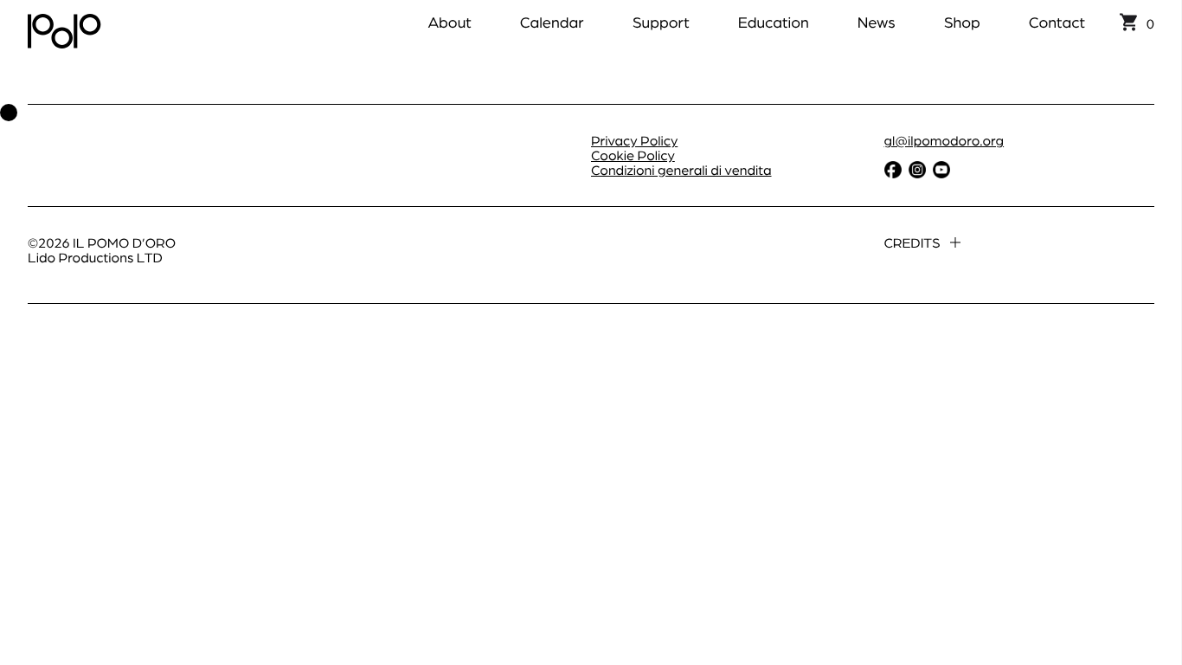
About (449, 22)
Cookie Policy (633, 154)
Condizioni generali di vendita (681, 169)
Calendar (552, 22)
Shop (962, 22)
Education (773, 22)
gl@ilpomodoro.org (944, 140)
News (877, 22)
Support (661, 22)
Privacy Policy (634, 140)
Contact (1057, 22)
